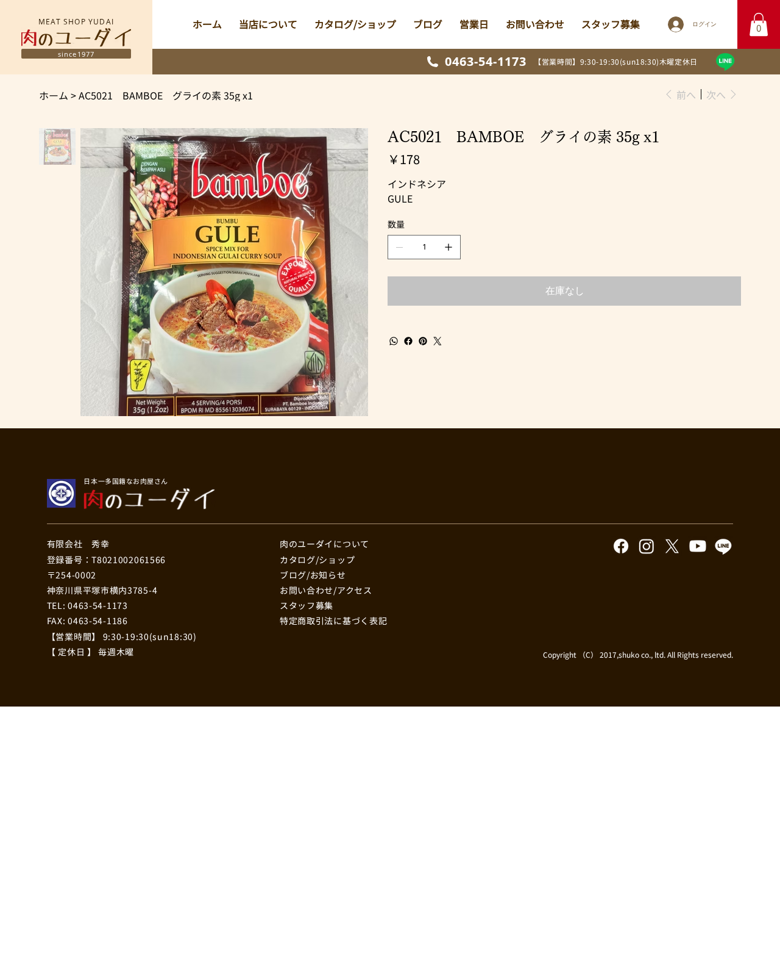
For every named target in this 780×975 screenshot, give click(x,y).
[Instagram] (646, 546)
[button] (758, 24)
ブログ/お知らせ (313, 575)
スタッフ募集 (306, 605)
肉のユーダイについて (324, 544)
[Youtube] (697, 546)
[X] (672, 546)
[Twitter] (437, 341)
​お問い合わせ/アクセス (326, 590)
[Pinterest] (423, 341)
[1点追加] (448, 247)
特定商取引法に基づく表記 (333, 620)
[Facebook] (408, 341)
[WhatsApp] (394, 341)
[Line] (725, 62)
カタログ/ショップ (317, 559)
